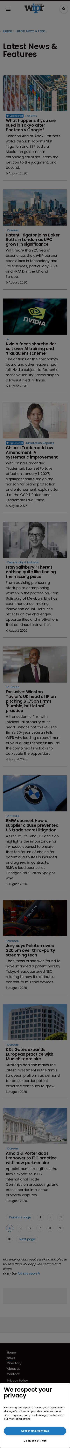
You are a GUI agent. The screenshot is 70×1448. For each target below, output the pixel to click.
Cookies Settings (35, 1441)
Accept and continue (35, 1431)
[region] (35, 1415)
